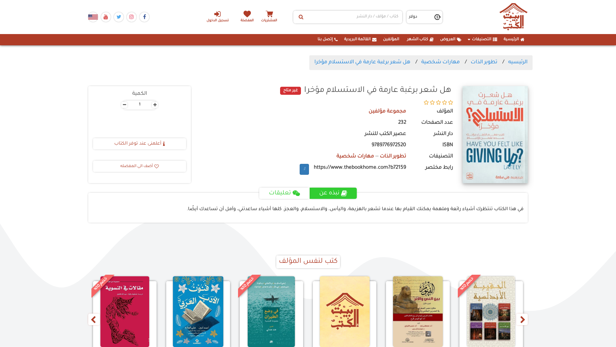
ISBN (447, 145)
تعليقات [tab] (280, 193)
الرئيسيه (517, 62)
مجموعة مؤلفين (387, 111)
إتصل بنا (325, 39)
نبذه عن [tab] (329, 193)
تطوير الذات (484, 62)
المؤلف (445, 111)
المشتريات (269, 20)
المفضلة (247, 20)
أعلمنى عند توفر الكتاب (137, 144)
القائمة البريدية (357, 39)
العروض (447, 39)
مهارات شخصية (440, 62)
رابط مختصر (439, 168)
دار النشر (443, 134)
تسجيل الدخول (218, 20)
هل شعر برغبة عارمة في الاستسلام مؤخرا (362, 62)
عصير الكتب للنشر (385, 134)
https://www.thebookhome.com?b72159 (360, 168)
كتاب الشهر (417, 39)
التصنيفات (481, 39)
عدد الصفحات (437, 123)
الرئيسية (511, 39)
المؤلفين (391, 39)
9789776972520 (389, 145)
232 (402, 123)
